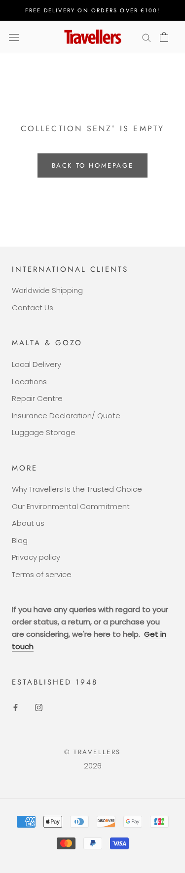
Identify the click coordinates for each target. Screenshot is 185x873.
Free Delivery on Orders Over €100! (92, 10)
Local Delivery (36, 364)
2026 (93, 766)
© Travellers (92, 752)
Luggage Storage (43, 432)
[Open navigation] (14, 37)
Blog (20, 540)
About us (28, 523)
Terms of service (42, 574)
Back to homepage (93, 165)
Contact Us (32, 307)
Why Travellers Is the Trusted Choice (77, 489)
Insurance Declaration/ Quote (66, 415)
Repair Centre (37, 398)
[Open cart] (164, 37)
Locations (29, 381)
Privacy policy (36, 557)
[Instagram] (38, 707)
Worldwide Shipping (47, 290)
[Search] (146, 37)
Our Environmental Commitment (71, 506)
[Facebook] (15, 707)
